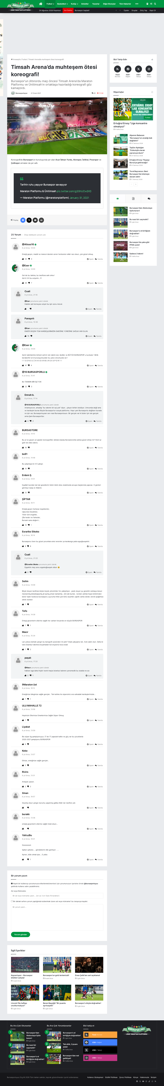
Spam (91, 259)
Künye (135, 1077)
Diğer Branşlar (109, 4)
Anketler (85, 4)
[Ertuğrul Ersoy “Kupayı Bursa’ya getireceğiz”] (121, 163)
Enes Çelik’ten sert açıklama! (87, 975)
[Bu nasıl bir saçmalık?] (121, 223)
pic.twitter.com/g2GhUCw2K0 (74, 191)
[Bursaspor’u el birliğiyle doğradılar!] (121, 234)
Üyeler (126, 10)
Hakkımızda (144, 1077)
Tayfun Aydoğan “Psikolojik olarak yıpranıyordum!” (137, 150)
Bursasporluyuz (21, 93)
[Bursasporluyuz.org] (20, 6)
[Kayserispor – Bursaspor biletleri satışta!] (25, 965)
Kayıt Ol (153, 10)
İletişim (153, 1077)
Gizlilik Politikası (111, 1077)
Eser (26, 265)
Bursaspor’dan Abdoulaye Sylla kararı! (33, 1035)
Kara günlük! (80, 10)
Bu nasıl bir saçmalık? (139, 219)
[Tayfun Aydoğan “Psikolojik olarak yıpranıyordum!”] (121, 151)
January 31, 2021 (79, 197)
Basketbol (61, 4)
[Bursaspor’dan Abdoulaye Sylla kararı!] (121, 211)
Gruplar (134, 10)
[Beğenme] (29, 259)
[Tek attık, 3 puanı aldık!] (54, 1048)
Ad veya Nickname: (18, 891)
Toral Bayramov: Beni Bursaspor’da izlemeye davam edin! (139, 174)
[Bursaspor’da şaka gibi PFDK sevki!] (121, 246)
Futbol (49, 4)
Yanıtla (100, 259)
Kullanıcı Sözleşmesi (95, 1077)
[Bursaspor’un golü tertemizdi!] (57, 965)
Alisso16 (29, 244)
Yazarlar (96, 4)
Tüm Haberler (125, 4)
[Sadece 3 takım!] (121, 257)
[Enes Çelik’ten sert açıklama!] (89, 965)
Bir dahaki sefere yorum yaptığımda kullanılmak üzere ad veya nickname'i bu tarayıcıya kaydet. (50, 901)
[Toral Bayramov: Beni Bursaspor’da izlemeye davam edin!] (121, 175)
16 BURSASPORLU (34, 372)
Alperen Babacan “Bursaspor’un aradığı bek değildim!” (141, 138)
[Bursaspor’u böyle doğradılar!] (89, 993)
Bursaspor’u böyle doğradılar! (88, 1003)
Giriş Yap (143, 10)
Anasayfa (16, 59)
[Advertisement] (82, 35)
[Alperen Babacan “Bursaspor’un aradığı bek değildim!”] (121, 139)
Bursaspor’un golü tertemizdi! (56, 975)
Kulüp (73, 4)
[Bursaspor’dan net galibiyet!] (54, 1059)
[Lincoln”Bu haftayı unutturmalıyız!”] (25, 993)
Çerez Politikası (125, 1077)
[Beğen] (23, 259)
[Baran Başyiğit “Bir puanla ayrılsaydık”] (57, 993)
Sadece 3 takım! (136, 253)
